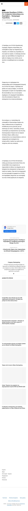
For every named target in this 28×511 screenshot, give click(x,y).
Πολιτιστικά (4, 479)
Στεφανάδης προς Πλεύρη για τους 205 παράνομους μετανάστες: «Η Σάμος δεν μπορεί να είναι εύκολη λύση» (12, 299)
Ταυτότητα (5, 497)
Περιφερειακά (5, 475)
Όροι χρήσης (22, 497)
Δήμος (3, 471)
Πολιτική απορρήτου (13, 497)
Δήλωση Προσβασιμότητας (14, 500)
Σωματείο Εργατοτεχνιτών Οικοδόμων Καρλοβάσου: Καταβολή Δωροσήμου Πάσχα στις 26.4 (14, 241)
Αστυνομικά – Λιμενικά (6, 473)
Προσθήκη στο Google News (9, 231)
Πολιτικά (3, 10)
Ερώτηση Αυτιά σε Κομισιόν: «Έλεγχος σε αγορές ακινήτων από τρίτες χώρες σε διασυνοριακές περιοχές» (13, 322)
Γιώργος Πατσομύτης (7, 19)
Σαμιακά (4, 469)
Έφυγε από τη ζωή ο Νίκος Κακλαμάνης (12, 365)
